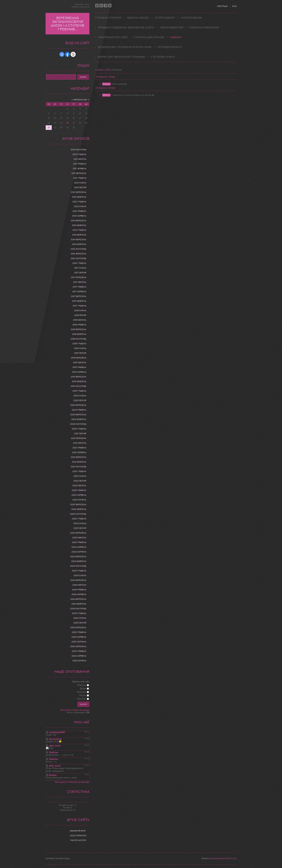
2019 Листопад (78, 386)
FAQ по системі (78, 840)
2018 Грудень (79, 343)
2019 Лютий (80, 353)
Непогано (81, 692)
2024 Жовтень (78, 604)
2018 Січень (80, 310)
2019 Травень (79, 367)
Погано (82, 695)
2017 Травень (79, 287)
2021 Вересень (78, 457)
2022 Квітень (79, 485)
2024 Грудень (79, 613)
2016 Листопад (78, 258)
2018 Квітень (79, 320)
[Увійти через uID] (61, 54)
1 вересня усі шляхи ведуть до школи (131, 95)
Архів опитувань (81, 710)
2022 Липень (79, 500)
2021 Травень (79, 448)
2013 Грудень (79, 230)
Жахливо (81, 699)
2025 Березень (78, 627)
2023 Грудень (79, 571)
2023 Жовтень (78, 561)
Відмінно (81, 685)
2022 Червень (78, 495)
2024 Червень (79, 594)
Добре (83, 688)
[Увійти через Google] (73, 54)
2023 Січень (79, 523)
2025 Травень (79, 632)
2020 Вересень (78, 414)
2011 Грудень (79, 178)
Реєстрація (222, 6)
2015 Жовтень (79, 244)
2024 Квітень (79, 585)
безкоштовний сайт (220, 859)
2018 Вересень (78, 329)
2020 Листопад (78, 424)
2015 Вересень (78, 239)
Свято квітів (117, 84)
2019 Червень (79, 372)
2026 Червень (78, 656)
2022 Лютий (79, 481)
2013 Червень (79, 216)
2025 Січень (79, 618)
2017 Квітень (79, 282)
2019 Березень (78, 358)
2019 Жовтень (79, 381)
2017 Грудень (79, 306)
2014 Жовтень (79, 235)
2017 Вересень (78, 296)
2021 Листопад (78, 466)
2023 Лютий (79, 528)
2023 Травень (79, 542)
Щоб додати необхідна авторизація (72, 782)
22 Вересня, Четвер (105, 77)
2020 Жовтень (78, 419)
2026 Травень (79, 651)
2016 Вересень (78, 254)
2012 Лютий (80, 187)
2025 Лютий (79, 623)
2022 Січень (79, 476)
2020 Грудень (79, 429)
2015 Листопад (78, 249)
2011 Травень (79, 164)
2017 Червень (79, 291)
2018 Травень (79, 325)
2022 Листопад (78, 514)
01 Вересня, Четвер (105, 88)
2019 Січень (80, 348)
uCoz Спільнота (78, 835)
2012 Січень (80, 183)
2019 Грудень (79, 391)
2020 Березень (78, 405)
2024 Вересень (78, 599)
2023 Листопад (78, 566)
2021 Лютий (80, 433)
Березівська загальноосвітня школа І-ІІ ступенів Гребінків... (67, 23)
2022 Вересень (78, 504)
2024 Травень (79, 590)
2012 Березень (78, 192)
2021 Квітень (79, 443)
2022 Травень (79, 490)
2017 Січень (80, 268)
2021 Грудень (79, 471)
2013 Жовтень (79, 225)
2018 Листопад (78, 339)
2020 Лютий (79, 400)
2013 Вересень (78, 220)
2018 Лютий (80, 315)
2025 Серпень (78, 642)
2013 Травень (79, 211)
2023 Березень (78, 533)
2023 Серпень (78, 552)
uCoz (234, 859)
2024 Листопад (78, 608)
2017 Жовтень (79, 301)
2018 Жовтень (79, 334)
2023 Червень (78, 547)
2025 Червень (78, 637)
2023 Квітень (79, 537)
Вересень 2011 (80, 100)
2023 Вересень (78, 556)
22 (67, 123)
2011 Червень (79, 168)
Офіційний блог (78, 831)
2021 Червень (79, 452)
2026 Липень (79, 660)
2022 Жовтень (78, 509)
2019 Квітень (79, 362)
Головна (99, 70)
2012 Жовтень (79, 197)
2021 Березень (78, 438)
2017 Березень (78, 277)
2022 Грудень (79, 519)
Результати (65, 710)
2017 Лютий (80, 272)
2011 (108, 70)
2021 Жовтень (79, 462)
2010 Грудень (79, 154)
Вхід (234, 6)
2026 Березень (78, 646)
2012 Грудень (79, 202)
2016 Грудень (79, 263)
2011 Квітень (80, 159)
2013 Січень (80, 206)
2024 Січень (80, 575)
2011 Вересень (78, 173)
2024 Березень (78, 580)
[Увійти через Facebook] (67, 54)
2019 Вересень (78, 377)
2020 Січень (79, 396)
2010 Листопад (78, 149)
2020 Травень (79, 410)
